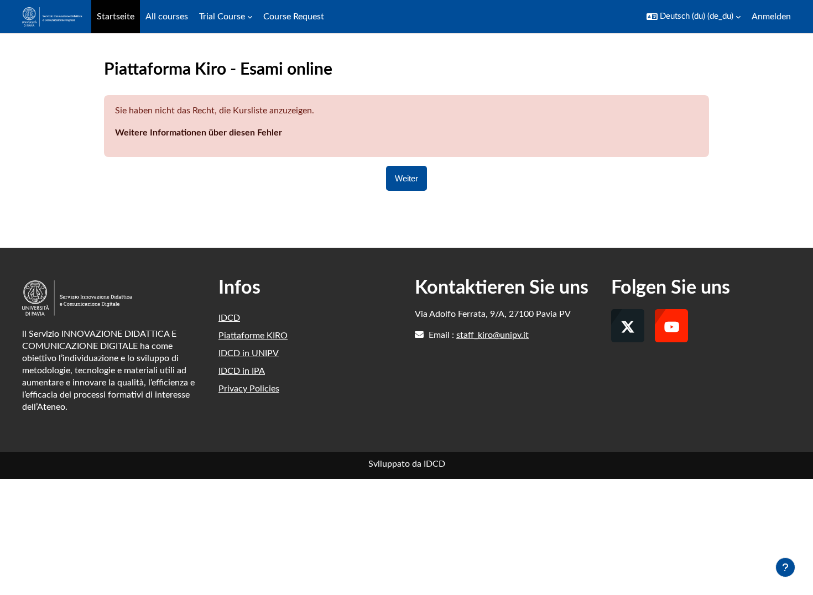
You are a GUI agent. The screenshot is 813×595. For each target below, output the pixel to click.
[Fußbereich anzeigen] (785, 567)
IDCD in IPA (241, 371)
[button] (693, 16)
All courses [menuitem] (166, 16)
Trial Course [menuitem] (222, 16)
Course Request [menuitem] (293, 16)
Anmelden (771, 16)
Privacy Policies (248, 388)
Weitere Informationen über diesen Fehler (198, 132)
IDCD (229, 318)
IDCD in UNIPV (248, 353)
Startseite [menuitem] (115, 16)
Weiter (406, 178)
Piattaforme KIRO (253, 335)
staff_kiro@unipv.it (492, 335)
